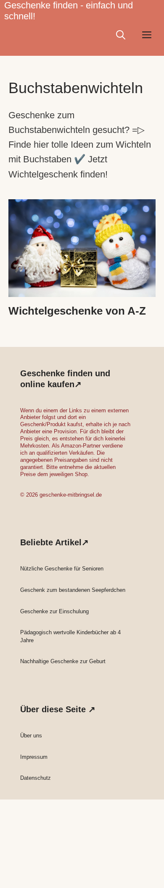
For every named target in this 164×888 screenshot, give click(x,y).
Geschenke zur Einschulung (54, 611)
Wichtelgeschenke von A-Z (77, 311)
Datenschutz (35, 778)
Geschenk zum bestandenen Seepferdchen (72, 590)
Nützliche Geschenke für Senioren (61, 568)
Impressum (34, 757)
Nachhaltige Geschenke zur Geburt (63, 661)
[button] (121, 34)
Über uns (31, 735)
